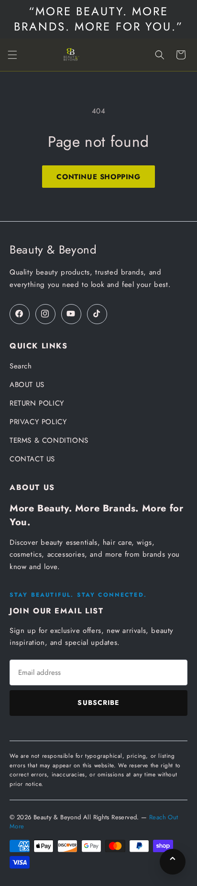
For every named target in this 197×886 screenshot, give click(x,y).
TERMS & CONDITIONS (49, 440)
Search (21, 366)
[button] (12, 54)
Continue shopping (98, 177)
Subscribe (98, 702)
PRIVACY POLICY (38, 422)
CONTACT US (32, 459)
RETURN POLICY (37, 403)
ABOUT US (27, 384)
